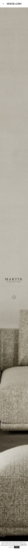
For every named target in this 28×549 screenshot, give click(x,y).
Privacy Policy (24, 544)
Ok (16, 547)
